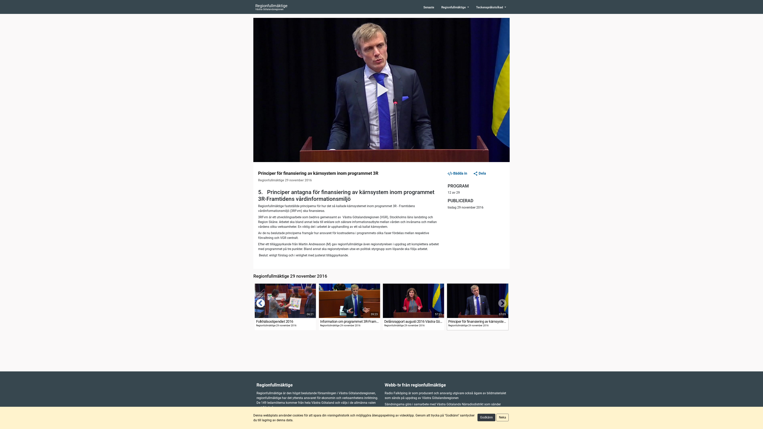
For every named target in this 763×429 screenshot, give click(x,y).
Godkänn (486, 417)
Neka (502, 417)
